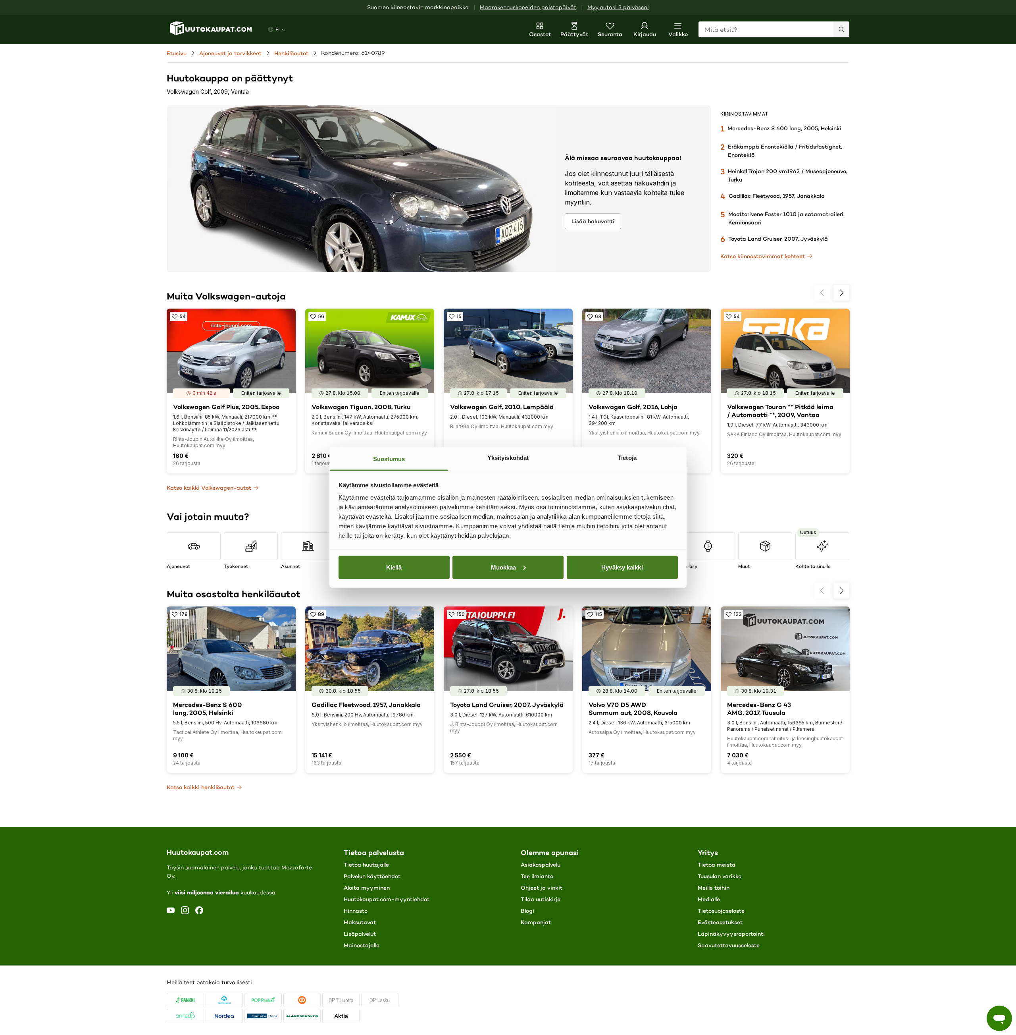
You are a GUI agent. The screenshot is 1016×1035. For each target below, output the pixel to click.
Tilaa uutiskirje (540, 899)
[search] (841, 29)
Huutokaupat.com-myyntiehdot (386, 899)
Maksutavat (360, 922)
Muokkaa (503, 567)
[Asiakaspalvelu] (999, 1018)
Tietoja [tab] (627, 457)
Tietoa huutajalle (366, 864)
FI (277, 29)
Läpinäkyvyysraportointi (731, 933)
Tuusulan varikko (719, 876)
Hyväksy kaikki (622, 567)
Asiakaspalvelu (540, 864)
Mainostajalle (361, 945)
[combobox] (773, 29)
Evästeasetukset (720, 922)
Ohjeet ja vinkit (541, 887)
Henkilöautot (291, 53)
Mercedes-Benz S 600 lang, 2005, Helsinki (784, 128)
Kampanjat (536, 922)
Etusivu (177, 53)
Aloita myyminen (367, 887)
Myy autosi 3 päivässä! (618, 7)
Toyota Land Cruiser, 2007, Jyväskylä (778, 238)
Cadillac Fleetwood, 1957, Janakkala (777, 195)
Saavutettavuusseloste (729, 945)
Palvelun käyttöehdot (372, 876)
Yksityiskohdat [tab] (508, 457)
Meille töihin (713, 887)
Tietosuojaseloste (721, 910)
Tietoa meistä (716, 864)
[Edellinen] (822, 293)
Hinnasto (356, 910)
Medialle (709, 899)
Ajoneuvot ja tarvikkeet (230, 53)
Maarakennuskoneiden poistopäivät (528, 7)
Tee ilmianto (537, 876)
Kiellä (394, 567)
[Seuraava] (841, 293)
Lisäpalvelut (360, 933)
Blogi (527, 910)
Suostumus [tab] (389, 459)
